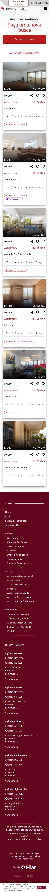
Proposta (11, 588)
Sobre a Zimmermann (18, 614)
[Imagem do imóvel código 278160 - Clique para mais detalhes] (24, 435)
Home (8, 512)
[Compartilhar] (31, 95)
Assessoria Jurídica (16, 584)
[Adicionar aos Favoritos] (43, 95)
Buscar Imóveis (26, 39)
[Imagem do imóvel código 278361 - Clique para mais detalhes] (24, 222)
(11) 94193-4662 (16, 793)
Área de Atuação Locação (19, 622)
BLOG (8, 516)
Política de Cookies (14, 890)
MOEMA (8, 95)
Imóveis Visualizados (17, 554)
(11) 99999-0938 (16, 658)
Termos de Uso (12, 525)
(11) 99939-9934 (16, 692)
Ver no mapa (11, 679)
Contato (11, 631)
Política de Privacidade (16, 520)
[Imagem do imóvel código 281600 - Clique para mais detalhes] (24, 147)
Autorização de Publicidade (20, 601)
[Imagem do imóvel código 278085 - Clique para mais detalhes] (24, 76)
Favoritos (11, 550)
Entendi (41, 887)
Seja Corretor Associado (19, 626)
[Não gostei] (37, 95)
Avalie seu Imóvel (15, 546)
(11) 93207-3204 (16, 760)
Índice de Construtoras (18, 563)
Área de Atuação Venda (18, 618)
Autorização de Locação (19, 597)
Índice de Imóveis (16, 559)
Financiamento (14, 580)
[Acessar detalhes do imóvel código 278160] (24, 480)
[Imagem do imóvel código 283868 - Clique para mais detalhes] (24, 293)
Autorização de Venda (18, 592)
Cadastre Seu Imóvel (17, 542)
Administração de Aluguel (20, 576)
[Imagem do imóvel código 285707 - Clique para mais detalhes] (24, 364)
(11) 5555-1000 (15, 726)
